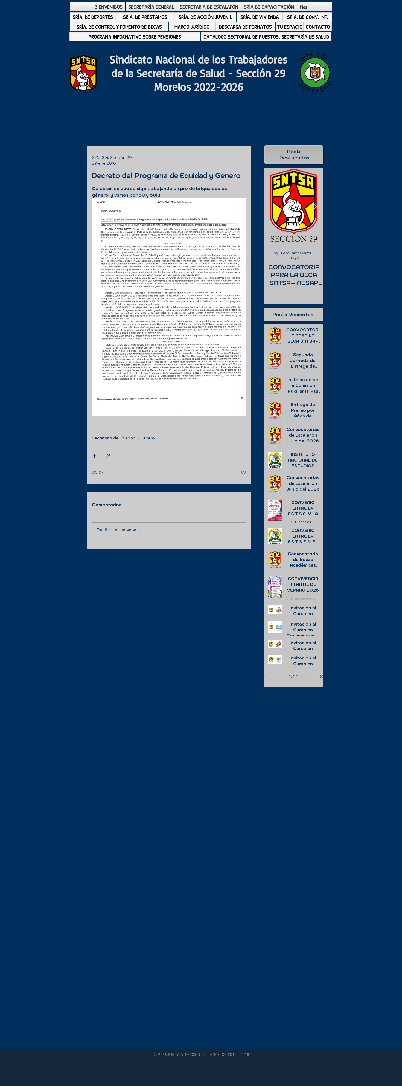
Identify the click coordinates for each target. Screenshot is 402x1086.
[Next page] (308, 676)
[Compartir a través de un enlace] (107, 455)
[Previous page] (279, 676)
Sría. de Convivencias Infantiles (303, 598)
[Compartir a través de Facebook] (94, 455)
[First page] (266, 676)
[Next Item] (314, 207)
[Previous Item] (273, 207)
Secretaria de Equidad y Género (123, 438)
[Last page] (322, 676)
